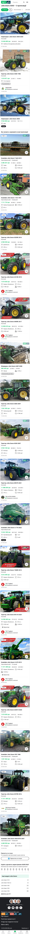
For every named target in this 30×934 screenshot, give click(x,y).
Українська (25, 928)
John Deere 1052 (14, 888)
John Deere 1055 (14, 891)
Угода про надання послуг (9, 922)
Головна (3, 933)
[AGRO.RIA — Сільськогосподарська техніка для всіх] (6, 2)
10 (28, 870)
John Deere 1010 (14, 880)
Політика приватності (8, 919)
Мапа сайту (5, 924)
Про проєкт (5, 916)
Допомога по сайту (15, 904)
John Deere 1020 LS (14, 882)
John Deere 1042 (14, 885)
